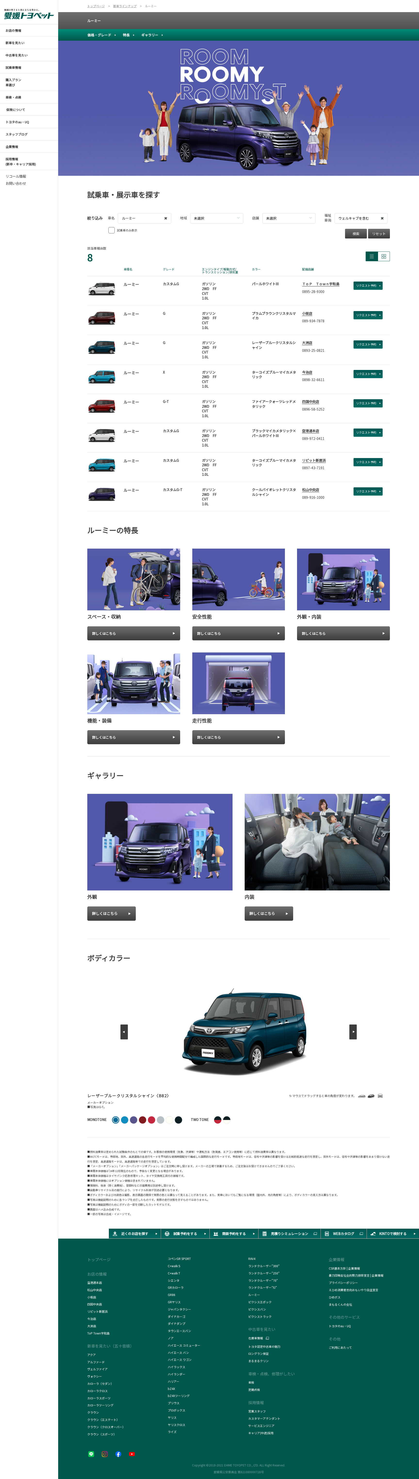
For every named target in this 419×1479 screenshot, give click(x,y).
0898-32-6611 (313, 379)
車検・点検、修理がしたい (271, 1374)
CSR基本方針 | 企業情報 (344, 1268)
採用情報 (256, 1402)
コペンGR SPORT (179, 1259)
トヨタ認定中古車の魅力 (264, 1346)
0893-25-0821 (313, 350)
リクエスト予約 (366, 285)
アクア (91, 1355)
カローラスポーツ (99, 1398)
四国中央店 (310, 401)
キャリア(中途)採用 (261, 1433)
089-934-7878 (313, 320)
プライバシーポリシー (343, 1282)
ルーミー (94, 20)
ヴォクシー (94, 1376)
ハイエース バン (178, 1352)
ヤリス (172, 1417)
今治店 (307, 372)
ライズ (172, 1432)
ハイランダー (176, 1374)
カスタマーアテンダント (264, 1418)
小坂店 (307, 313)
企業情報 (336, 1259)
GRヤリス (174, 1302)
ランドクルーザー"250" (264, 1273)
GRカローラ (176, 1287)
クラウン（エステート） (103, 1420)
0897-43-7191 (313, 467)
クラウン (93, 1412)
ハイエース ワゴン (180, 1359)
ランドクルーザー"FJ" (263, 1287)
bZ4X (171, 1389)
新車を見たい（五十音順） (110, 1346)
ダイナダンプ (176, 1323)
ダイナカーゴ (176, 1316)
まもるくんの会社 (340, 1304)
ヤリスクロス (176, 1425)
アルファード (96, 1362)
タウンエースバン (179, 1331)
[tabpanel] (238, 108)
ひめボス (334, 1297)
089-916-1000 (313, 497)
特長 (126, 34)
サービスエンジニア (261, 1426)
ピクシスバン (257, 1309)
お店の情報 (97, 1274)
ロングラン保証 (258, 1353)
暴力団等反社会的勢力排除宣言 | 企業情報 (356, 1275)
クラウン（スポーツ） (101, 1434)
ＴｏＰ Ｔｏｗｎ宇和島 (320, 283)
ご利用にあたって (340, 1347)
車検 (251, 1382)
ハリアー (173, 1381)
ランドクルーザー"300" (264, 1266)
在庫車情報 (255, 1338)
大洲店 (307, 342)
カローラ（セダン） (100, 1383)
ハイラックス (176, 1367)
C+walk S (174, 1266)
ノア (171, 1338)
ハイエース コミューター (184, 1345)
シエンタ (173, 1280)
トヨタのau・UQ (340, 1326)
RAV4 (251, 1259)
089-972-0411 (313, 438)
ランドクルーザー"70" (263, 1280)
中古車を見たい (261, 1329)
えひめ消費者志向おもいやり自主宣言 (353, 1290)
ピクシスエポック (260, 1302)
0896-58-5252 (313, 409)
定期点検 (254, 1389)
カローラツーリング (100, 1405)
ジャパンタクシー (180, 1309)
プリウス (173, 1403)
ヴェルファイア (97, 1369)
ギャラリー (149, 34)
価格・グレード (99, 34)
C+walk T (174, 1273)
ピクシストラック (260, 1316)
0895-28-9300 (313, 291)
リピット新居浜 (314, 460)
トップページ (99, 1259)
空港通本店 (310, 430)
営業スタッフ (257, 1411)
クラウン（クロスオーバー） (106, 1427)
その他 (334, 1339)
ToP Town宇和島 (98, 1333)
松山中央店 (310, 489)
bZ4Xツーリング (179, 1396)
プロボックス (176, 1410)
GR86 (171, 1295)
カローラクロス (97, 1391)
